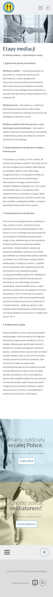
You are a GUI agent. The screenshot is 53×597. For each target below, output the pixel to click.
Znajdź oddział (26, 461)
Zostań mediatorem (26, 524)
